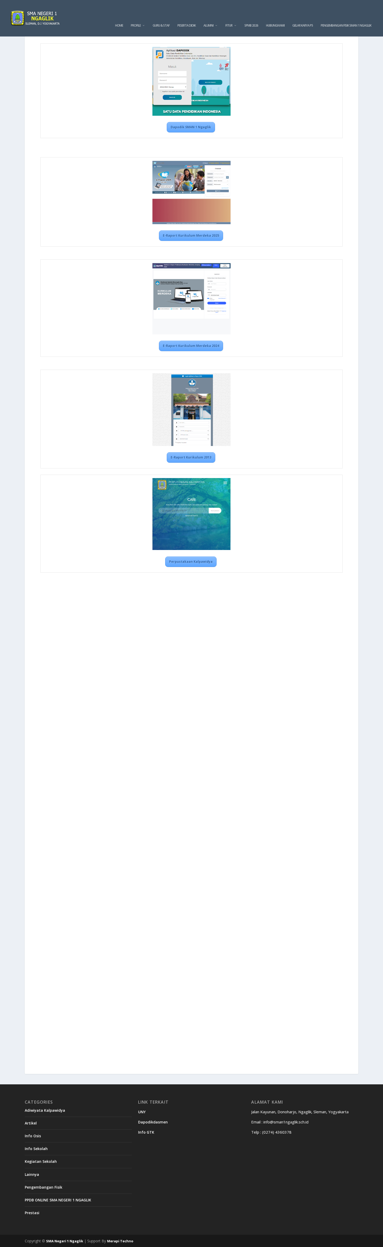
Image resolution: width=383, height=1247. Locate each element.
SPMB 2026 (251, 25)
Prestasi (32, 1212)
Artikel (31, 1123)
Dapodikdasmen (153, 1122)
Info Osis (33, 1135)
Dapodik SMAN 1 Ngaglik (191, 127)
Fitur (228, 25)
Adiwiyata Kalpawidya (45, 1110)
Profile (136, 25)
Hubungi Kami (275, 25)
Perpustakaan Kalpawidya (191, 561)
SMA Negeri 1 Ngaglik (64, 1241)
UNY (142, 1111)
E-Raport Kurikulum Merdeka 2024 (191, 346)
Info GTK (146, 1132)
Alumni (208, 25)
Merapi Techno (120, 1241)
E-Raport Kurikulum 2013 (191, 457)
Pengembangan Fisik (43, 1187)
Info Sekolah (36, 1148)
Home (119, 25)
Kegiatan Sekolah (41, 1161)
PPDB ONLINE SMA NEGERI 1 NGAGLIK (58, 1199)
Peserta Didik (186, 25)
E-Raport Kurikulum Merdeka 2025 (191, 235)
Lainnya (32, 1174)
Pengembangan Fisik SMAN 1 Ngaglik (346, 25)
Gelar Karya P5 (302, 25)
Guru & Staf (161, 25)
